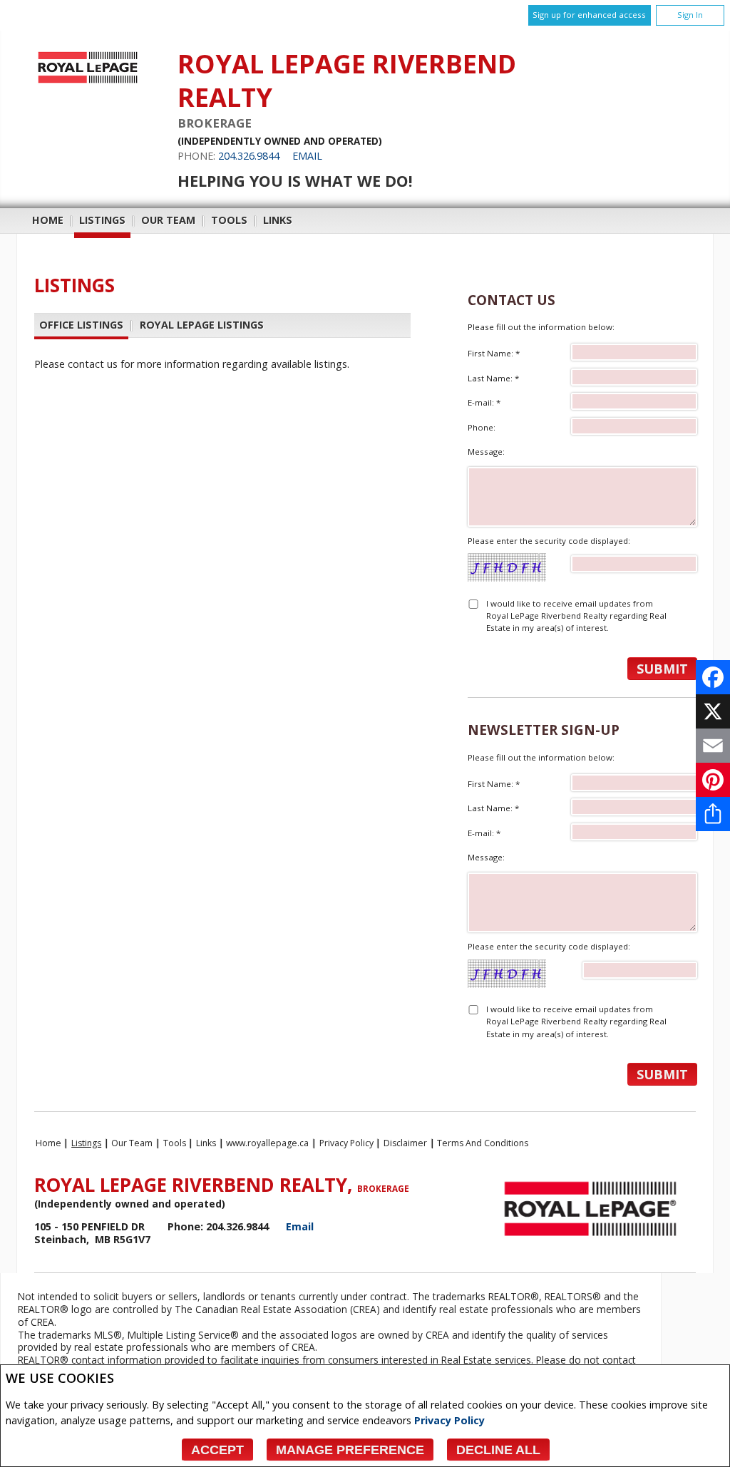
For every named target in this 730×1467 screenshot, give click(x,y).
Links (277, 220)
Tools (229, 220)
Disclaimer (405, 1143)
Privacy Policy (449, 1420)
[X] (713, 711)
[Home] (87, 83)
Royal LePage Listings (202, 324)
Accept (217, 1450)
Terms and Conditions (482, 1143)
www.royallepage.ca (267, 1143)
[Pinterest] (713, 780)
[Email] (713, 746)
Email (307, 156)
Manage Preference (350, 1450)
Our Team (168, 220)
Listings (102, 220)
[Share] (713, 814)
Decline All (498, 1450)
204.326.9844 (248, 156)
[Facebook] (713, 677)
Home (47, 220)
